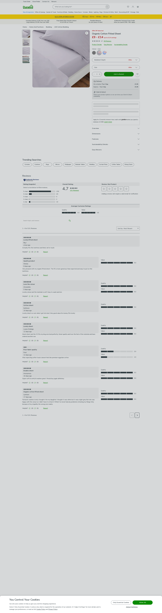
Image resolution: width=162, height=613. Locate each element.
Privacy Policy (52, 609)
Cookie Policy (40, 609)
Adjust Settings (132, 607)
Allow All (142, 602)
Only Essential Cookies (121, 602)
